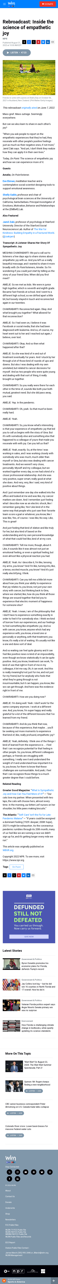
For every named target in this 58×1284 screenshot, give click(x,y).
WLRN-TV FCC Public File (15, 1230)
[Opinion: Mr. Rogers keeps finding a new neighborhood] (14, 1086)
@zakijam (9, 236)
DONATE (49, 4)
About (8, 1191)
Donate (8, 1202)
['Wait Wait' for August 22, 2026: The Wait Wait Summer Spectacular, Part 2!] (14, 1066)
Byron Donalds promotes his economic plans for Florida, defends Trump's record (35, 966)
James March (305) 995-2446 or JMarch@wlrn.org (26, 1253)
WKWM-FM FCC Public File (16, 1234)
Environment (27, 1021)
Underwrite (10, 1208)
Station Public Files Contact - (17, 1248)
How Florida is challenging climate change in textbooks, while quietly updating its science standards (38, 1028)
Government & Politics (32, 959)
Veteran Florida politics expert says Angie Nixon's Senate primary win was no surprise (38, 1007)
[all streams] (54, 1280)
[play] (4, 1280)
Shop (7, 1214)
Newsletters (10, 1220)
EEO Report (10, 1243)
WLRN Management (13, 1255)
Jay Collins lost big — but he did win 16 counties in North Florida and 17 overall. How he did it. (38, 987)
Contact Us (10, 1196)
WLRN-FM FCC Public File (15, 1232)
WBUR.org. (8, 850)
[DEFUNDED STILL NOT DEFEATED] (29, 917)
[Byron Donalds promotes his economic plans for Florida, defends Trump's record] (11, 964)
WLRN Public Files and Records (18, 1237)
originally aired (29, 107)
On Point (16, 867)
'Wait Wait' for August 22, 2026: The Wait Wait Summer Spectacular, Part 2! (37, 1065)
